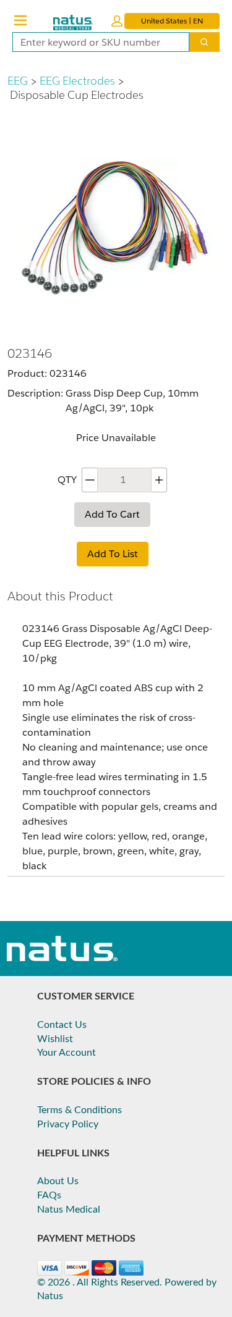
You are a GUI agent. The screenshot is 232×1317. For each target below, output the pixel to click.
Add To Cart (112, 514)
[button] (117, 21)
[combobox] (96, 42)
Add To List (112, 553)
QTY (67, 479)
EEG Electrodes (77, 81)
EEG (17, 81)
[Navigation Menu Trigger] (20, 20)
